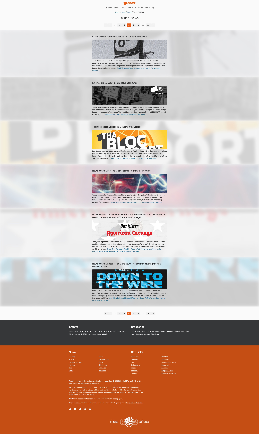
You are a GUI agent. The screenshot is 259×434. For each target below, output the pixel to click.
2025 (76, 331)
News (133, 334)
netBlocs (102, 371)
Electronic (103, 365)
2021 (95, 331)
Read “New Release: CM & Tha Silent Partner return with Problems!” (136, 202)
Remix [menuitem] (147, 8)
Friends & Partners (168, 362)
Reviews (155, 334)
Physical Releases (75, 362)
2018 (110, 331)
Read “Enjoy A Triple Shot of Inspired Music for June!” (125, 114)
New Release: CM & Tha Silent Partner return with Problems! (121, 170)
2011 (85, 334)
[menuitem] (153, 8)
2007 (105, 334)
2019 (105, 331)
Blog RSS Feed (167, 371)
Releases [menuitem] (108, 8)
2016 (119, 331)
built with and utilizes (134, 403)
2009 (94, 334)
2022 (91, 331)
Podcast (139, 334)
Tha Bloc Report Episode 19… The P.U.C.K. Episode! (117, 126)
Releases (147, 334)
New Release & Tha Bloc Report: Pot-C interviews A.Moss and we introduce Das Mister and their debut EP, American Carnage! (128, 216)
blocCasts (135, 356)
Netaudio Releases (173, 331)
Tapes (133, 368)
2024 (81, 331)
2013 (75, 334)
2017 (115, 331)
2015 (124, 331)
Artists (71, 359)
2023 (86, 331)
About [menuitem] (130, 8)
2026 (71, 331)
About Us (134, 371)
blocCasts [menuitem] (139, 8)
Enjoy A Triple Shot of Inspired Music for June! (114, 82)
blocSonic (145, 331)
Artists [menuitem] (116, 8)
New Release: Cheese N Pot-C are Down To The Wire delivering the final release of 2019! (126, 265)
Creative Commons (157, 331)
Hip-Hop (72, 365)
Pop (70, 368)
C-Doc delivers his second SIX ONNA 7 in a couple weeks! (119, 36)
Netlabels (185, 331)
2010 (89, 334)
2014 (71, 334)
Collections (135, 365)
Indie (101, 356)
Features (134, 359)
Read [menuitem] (124, 8)
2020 (100, 331)
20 (148, 25)
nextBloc (164, 356)
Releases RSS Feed (168, 373)
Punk (101, 362)
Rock (71, 371)
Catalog (72, 356)
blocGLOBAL (136, 331)
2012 (80, 334)
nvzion (78, 403)
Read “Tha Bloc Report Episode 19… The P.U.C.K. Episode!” (134, 158)
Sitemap (164, 368)
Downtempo (104, 359)
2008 (99, 334)
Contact (134, 373)
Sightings (165, 359)
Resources (165, 365)
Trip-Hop (102, 368)
